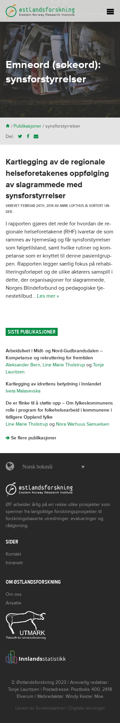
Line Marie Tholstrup (64, 365)
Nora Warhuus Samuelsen (82, 424)
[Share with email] (36, 136)
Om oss (14, 594)
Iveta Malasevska (23, 391)
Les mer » (48, 296)
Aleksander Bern (23, 365)
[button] (52, 467)
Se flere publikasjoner (31, 438)
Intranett (14, 563)
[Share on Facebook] (28, 136)
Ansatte (13, 603)
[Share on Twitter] (20, 136)
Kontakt (13, 554)
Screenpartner (50, 708)
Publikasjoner (27, 126)
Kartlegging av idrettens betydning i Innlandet (53, 384)
